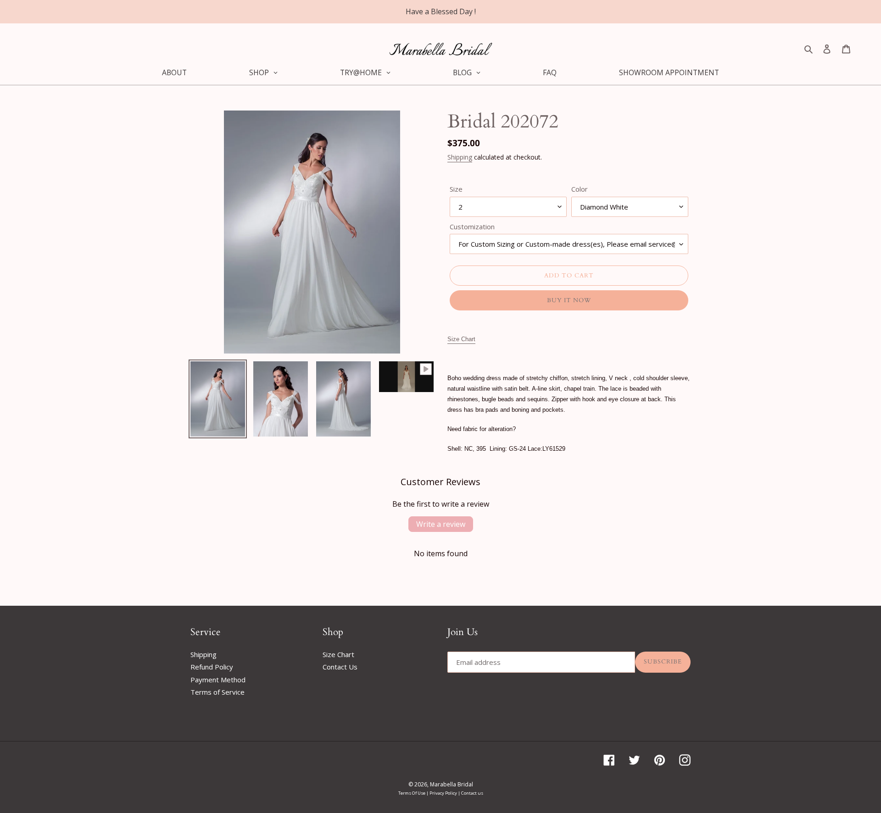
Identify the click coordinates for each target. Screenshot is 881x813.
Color (579, 189)
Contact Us (340, 666)
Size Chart (338, 654)
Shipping (459, 157)
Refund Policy (211, 666)
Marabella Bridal (451, 784)
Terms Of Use (412, 793)
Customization (472, 226)
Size (456, 189)
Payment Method (217, 679)
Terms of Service (217, 692)
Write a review (440, 524)
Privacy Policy (443, 793)
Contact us (472, 793)
